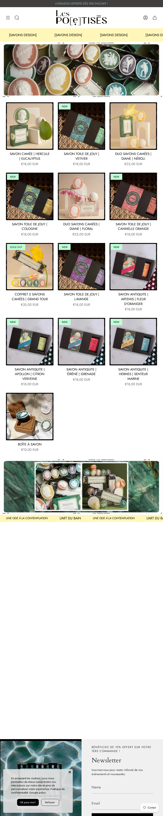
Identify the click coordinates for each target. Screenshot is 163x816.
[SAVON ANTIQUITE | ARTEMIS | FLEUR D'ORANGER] (133, 266)
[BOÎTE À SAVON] (29, 416)
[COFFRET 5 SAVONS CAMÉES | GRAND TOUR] (29, 266)
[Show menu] (8, 18)
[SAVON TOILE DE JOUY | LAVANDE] (81, 266)
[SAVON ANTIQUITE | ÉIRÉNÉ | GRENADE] (81, 341)
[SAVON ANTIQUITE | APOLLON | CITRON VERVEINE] (29, 341)
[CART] (154, 18)
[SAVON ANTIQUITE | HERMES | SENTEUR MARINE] (133, 341)
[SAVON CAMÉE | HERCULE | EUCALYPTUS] (29, 126)
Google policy (37, 792)
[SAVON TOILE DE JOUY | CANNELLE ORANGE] (133, 196)
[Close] (70, 772)
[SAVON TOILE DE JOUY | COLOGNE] (29, 196)
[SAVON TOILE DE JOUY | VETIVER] (81, 126)
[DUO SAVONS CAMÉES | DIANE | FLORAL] (81, 196)
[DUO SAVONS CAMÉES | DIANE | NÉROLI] (133, 126)
